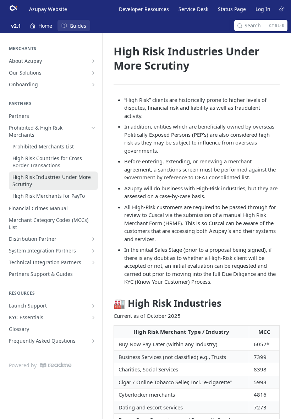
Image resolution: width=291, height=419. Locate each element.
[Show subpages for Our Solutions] (93, 73)
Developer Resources (144, 9)
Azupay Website (48, 9)
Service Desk (193, 9)
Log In (263, 9)
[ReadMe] (56, 365)
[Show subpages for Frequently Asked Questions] (93, 341)
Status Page (232, 9)
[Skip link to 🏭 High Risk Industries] (109, 303)
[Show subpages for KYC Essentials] (93, 317)
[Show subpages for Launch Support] (93, 306)
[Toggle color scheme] (281, 9)
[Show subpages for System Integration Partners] (93, 251)
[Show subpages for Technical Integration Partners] (93, 262)
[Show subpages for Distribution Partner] (93, 239)
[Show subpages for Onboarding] (93, 84)
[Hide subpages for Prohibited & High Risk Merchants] (93, 128)
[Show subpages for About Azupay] (93, 61)
